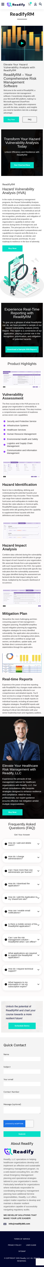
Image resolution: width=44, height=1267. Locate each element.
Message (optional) (12, 1104)
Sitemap (22, 1251)
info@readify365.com (19, 1224)
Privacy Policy (14, 1245)
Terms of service (22, 1239)
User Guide (31, 1245)
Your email (8, 1079)
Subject (7, 1067)
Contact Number (11, 1092)
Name (6, 1054)
